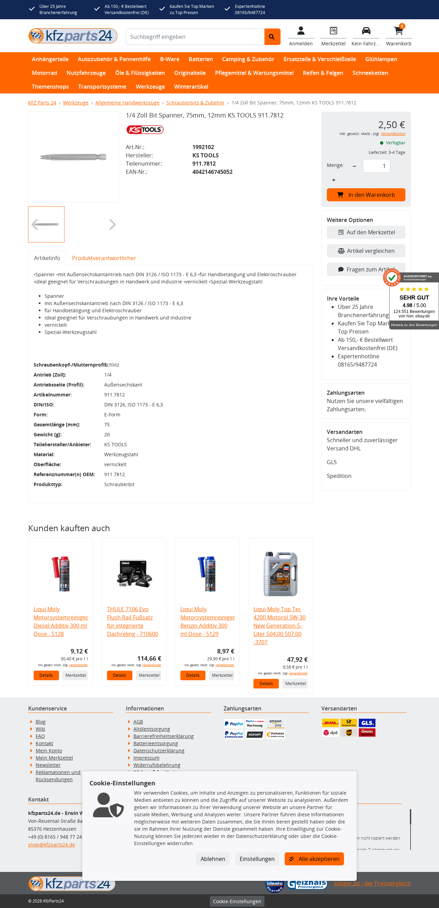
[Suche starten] (272, 37)
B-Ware (169, 59)
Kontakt (44, 743)
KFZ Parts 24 (42, 102)
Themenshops (50, 86)
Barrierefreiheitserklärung (163, 736)
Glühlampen (381, 59)
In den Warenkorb (371, 195)
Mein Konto (49, 750)
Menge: (335, 165)
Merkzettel (76, 675)
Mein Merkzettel (54, 757)
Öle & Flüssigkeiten (140, 73)
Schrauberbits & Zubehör (195, 102)
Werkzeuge (150, 86)
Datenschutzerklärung (159, 750)
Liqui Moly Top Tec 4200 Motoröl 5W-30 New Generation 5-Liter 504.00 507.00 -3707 (279, 625)
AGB (138, 721)
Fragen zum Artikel (371, 269)
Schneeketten (370, 73)
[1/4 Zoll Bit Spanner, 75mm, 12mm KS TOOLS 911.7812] (73, 157)
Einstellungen (257, 859)
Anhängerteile (50, 59)
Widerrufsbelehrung (156, 765)
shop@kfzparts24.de (51, 844)
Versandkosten (78, 665)
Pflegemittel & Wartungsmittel (254, 73)
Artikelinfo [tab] (47, 258)
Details (46, 675)
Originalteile (190, 73)
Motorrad (44, 73)
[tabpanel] (171, 384)
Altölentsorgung (151, 729)
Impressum (146, 757)
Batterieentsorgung (155, 743)
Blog (41, 721)
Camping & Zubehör (248, 59)
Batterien (201, 59)
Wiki (40, 729)
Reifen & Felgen (323, 73)
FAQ (40, 736)
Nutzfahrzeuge (86, 73)
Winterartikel (191, 86)
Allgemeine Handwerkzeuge (127, 102)
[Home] (73, 35)
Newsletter (48, 765)
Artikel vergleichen (371, 251)
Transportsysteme (102, 86)
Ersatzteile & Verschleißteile (320, 59)
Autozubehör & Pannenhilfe (114, 59)
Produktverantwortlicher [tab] (104, 258)
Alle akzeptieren (318, 859)
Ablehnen (213, 859)
